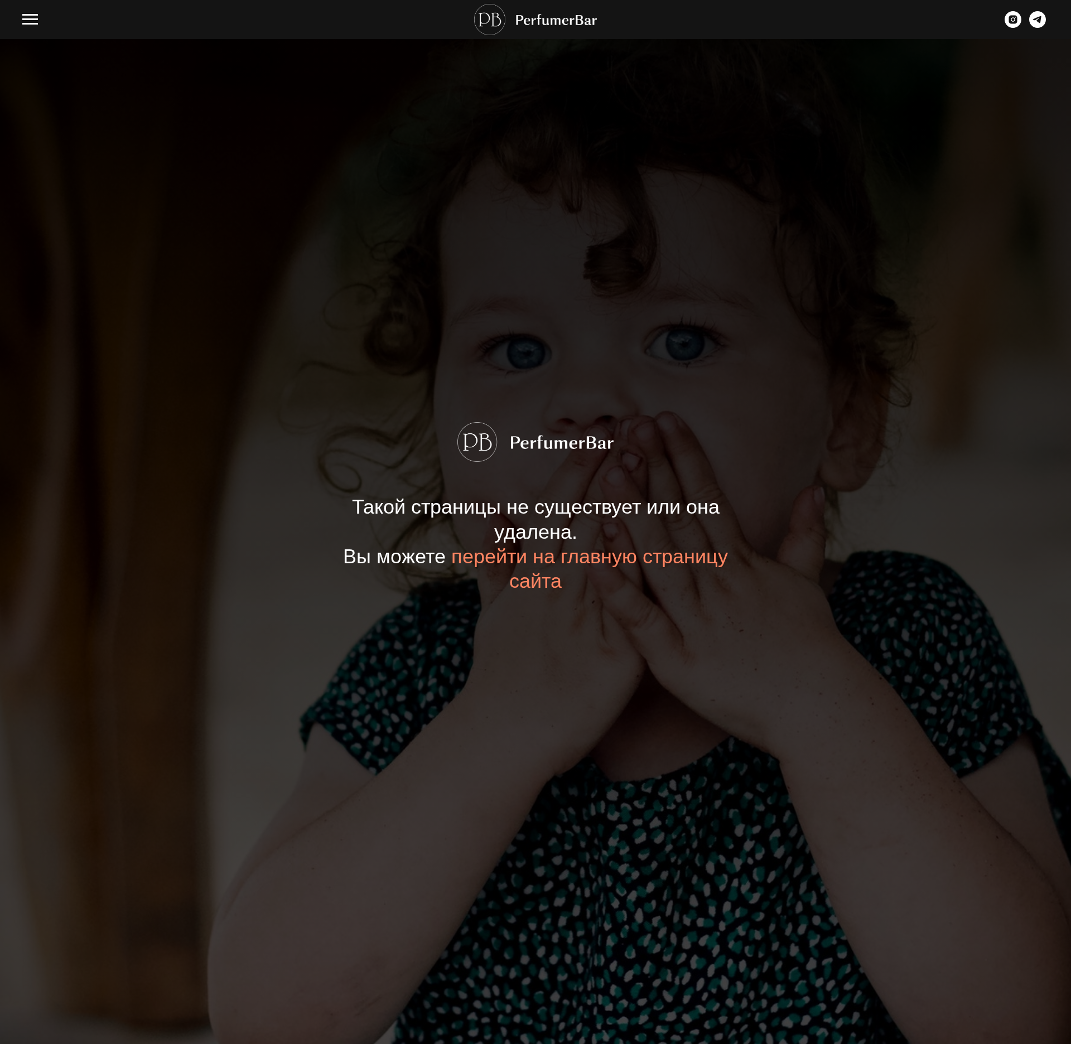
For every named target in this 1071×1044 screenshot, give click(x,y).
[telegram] (1037, 25)
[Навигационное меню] (30, 19)
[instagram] (1013, 25)
